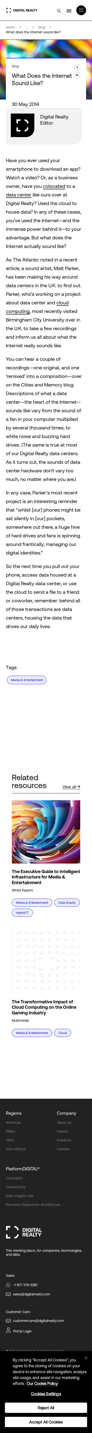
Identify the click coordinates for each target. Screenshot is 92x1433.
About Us (64, 1122)
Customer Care (18, 1312)
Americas (13, 1122)
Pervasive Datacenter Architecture (33, 1205)
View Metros (16, 1149)
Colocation (14, 1178)
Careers (63, 1149)
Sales (10, 1276)
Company (66, 1113)
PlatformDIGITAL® (22, 1168)
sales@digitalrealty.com (31, 1294)
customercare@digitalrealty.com (38, 1321)
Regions (14, 1113)
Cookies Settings (46, 1394)
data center (18, 194)
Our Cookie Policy (42, 1383)
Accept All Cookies (46, 1422)
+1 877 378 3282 (25, 1285)
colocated (54, 186)
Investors (64, 1140)
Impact (62, 1131)
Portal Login (22, 1331)
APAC (10, 1140)
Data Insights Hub (20, 1196)
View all (69, 787)
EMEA (10, 1131)
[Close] (86, 1358)
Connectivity (16, 1187)
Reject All (46, 1408)
